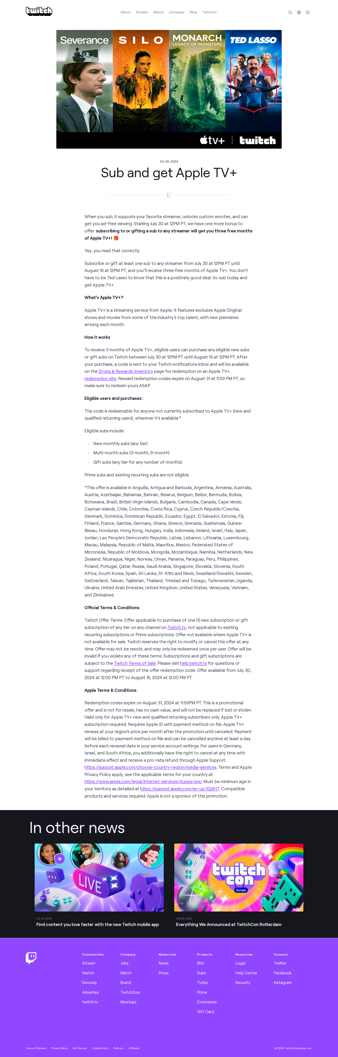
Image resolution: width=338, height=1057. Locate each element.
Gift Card (205, 1011)
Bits (200, 963)
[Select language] (299, 12)
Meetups (128, 1001)
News (164, 963)
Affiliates (134, 1048)
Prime (202, 992)
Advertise (90, 992)
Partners (118, 1048)
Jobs (124, 963)
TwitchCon (130, 992)
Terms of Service (36, 1048)
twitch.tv (90, 1001)
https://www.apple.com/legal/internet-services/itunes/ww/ (143, 781)
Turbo (202, 982)
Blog (193, 12)
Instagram (283, 982)
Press (164, 972)
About (125, 12)
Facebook (282, 972)
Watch (158, 12)
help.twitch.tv (193, 663)
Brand (125, 982)
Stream (142, 12)
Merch (126, 972)
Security (243, 982)
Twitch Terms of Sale (135, 663)
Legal (240, 963)
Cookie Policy (100, 1048)
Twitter (280, 963)
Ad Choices (80, 1048)
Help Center (246, 972)
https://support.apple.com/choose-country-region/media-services (150, 767)
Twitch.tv (209, 12)
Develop (89, 982)
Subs (201, 972)
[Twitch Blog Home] (39, 11)
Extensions (207, 1001)
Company (176, 12)
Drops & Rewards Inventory (126, 371)
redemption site (100, 378)
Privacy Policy (59, 1048)
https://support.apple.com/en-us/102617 (179, 788)
